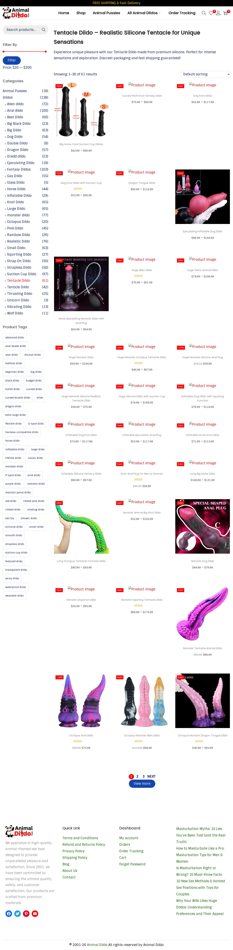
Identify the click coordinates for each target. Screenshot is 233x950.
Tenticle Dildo (18, 287)
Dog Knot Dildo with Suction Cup (81, 183)
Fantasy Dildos (19, 169)
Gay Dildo (14, 176)
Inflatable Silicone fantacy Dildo (81, 474)
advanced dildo (14, 337)
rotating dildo (35, 509)
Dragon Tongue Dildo (142, 183)
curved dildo (34, 389)
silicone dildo (14, 526)
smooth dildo (13, 535)
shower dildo (29, 518)
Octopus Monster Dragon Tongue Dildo (203, 735)
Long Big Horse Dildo (202, 474)
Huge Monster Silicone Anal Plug (203, 357)
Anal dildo (15, 110)
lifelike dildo (13, 458)
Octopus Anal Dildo (81, 735)
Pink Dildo (15, 228)
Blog (65, 864)
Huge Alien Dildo (142, 270)
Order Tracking (131, 851)
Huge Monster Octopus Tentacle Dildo (142, 357)
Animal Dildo (32, 354)
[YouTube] (35, 913)
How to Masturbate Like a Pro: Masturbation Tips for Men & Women (200, 855)
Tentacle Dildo (18, 280)
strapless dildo (14, 544)
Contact (69, 877)
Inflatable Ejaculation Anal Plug (142, 435)
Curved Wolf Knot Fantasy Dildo (142, 96)
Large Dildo (16, 209)
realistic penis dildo (18, 492)
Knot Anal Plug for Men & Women (142, 474)
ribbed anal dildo (33, 501)
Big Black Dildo (19, 124)
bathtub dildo (13, 363)
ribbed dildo (13, 509)
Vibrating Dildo (19, 307)
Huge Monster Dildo (81, 357)
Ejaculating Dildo (20, 163)
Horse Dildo (16, 189)
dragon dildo (13, 406)
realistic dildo (36, 483)
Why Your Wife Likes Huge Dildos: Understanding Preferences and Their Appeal (200, 907)
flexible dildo (13, 423)
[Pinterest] (26, 913)
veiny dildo (12, 578)
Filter (12, 60)
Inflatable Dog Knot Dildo (81, 435)
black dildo (12, 380)
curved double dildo (17, 397)
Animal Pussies (15, 91)
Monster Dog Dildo (202, 561)
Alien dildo (15, 104)
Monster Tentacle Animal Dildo (202, 648)
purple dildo (13, 483)
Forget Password (132, 864)
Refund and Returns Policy (83, 844)
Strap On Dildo (19, 261)
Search (43, 30)
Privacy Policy (73, 851)
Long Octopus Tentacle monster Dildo (81, 561)
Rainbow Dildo (18, 235)
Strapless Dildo (19, 267)
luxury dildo (35, 458)
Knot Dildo (15, 202)
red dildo (10, 501)
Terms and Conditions (80, 838)
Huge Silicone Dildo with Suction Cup (142, 396)
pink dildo (33, 475)
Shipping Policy (74, 858)
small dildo (36, 526)
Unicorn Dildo (18, 300)
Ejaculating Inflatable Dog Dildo (202, 231)
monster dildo (18, 215)
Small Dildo (16, 248)
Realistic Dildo (18, 241)
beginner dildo (14, 371)
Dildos (8, 97)
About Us (69, 871)
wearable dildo (14, 595)
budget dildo (34, 380)
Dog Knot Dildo (202, 96)
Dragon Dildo (17, 150)
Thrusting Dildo (19, 294)
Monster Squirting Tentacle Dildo (142, 600)
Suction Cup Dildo (21, 274)
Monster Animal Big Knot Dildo (142, 512)
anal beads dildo (15, 346)
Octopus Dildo (18, 222)
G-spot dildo (36, 423)
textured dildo (14, 561)
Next (151, 776)
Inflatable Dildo (19, 195)
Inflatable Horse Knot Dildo (202, 435)
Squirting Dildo (19, 254)
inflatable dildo (14, 449)
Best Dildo (15, 117)
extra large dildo (15, 415)
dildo (40, 397)
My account (128, 838)
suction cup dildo (16, 552)
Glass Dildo (16, 182)
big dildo (36, 371)
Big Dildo (14, 130)
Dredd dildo (16, 156)
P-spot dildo (13, 475)
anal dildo (11, 354)
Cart (122, 858)
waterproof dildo (15, 587)
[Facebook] (8, 913)
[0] (211, 13)
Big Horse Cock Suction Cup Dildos (81, 144)
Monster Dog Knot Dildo (81, 600)
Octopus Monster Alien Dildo (142, 735)
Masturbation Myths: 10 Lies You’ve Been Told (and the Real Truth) (200, 835)
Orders (124, 844)
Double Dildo (17, 143)
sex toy (9, 518)
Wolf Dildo (15, 313)
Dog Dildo (15, 137)
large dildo (38, 449)
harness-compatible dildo (21, 432)
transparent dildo (16, 569)
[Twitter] (17, 913)
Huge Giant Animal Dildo (202, 270)
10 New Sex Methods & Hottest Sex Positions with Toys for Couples (200, 887)
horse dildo (12, 440)
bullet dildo (12, 389)
